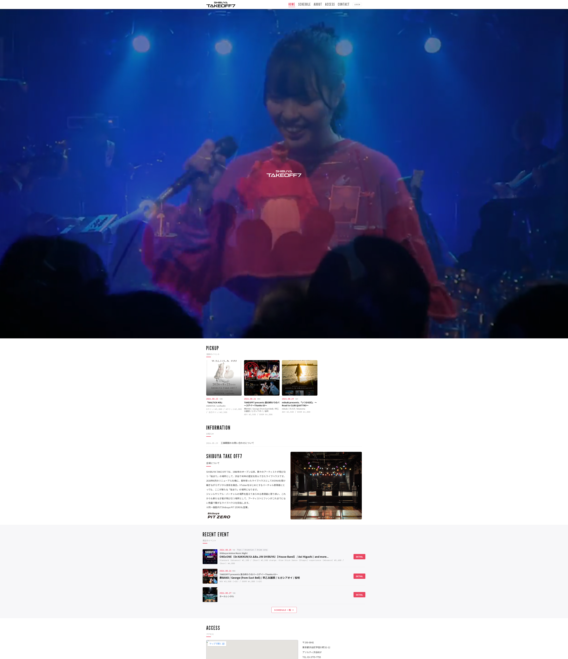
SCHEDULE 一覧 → (284, 609)
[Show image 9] (333, 517)
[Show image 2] (320, 517)
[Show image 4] (324, 517)
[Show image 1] (319, 517)
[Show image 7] (329, 517)
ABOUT (318, 4)
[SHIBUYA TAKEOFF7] (220, 4)
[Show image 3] (322, 517)
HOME (291, 4)
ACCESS (330, 4)
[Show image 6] (327, 517)
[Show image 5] (326, 517)
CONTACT (344, 4)
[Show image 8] (331, 517)
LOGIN (357, 4)
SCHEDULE (304, 4)
